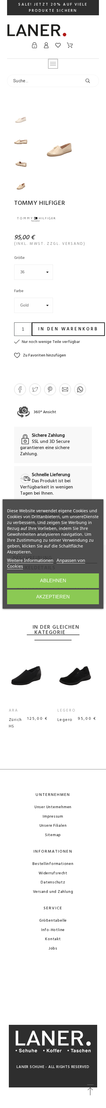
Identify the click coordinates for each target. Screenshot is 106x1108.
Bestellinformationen (53, 864)
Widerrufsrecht (53, 873)
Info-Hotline (53, 930)
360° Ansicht (44, 412)
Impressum (53, 817)
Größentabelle (53, 921)
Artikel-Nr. (34, 613)
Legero (66, 710)
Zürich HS (15, 723)
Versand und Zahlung (53, 892)
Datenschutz (53, 882)
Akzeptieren (53, 596)
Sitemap (53, 835)
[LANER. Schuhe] (36, 32)
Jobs (53, 948)
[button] (40, 355)
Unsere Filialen (53, 826)
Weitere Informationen (30, 560)
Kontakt (53, 939)
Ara (13, 710)
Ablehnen (53, 580)
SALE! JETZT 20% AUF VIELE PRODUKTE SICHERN (52, 7)
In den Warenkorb (68, 329)
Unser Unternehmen (53, 807)
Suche (91, 81)
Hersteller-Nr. (32, 619)
